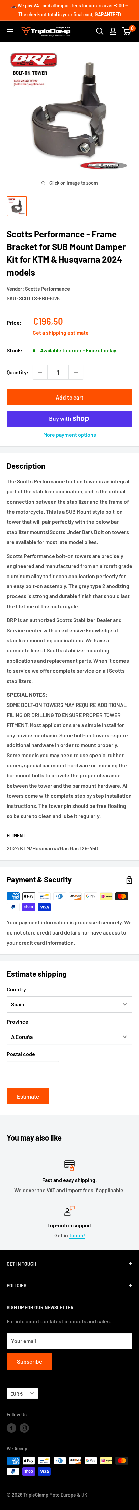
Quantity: (18, 372)
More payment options (69, 434)
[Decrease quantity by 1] (40, 372)
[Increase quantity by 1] (76, 372)
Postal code (21, 1054)
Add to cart (69, 397)
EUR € (16, 1394)
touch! (77, 1235)
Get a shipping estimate (61, 332)
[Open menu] (10, 31)
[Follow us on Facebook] (11, 1428)
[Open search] (100, 31)
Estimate (28, 1096)
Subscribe (29, 1361)
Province (17, 1021)
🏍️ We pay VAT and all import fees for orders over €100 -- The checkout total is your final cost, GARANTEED (69, 10)
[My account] (113, 31)
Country (16, 989)
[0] (126, 31)
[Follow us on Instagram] (24, 1428)
